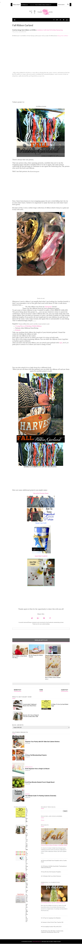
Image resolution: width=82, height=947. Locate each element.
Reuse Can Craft (41, 523)
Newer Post (17, 689)
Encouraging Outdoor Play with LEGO (52, 926)
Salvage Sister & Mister (62, 35)
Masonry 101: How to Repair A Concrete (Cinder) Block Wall (31, 715)
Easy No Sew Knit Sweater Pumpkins (52, 871)
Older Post (64, 689)
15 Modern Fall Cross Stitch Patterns (52, 876)
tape (60, 343)
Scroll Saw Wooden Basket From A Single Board (39, 782)
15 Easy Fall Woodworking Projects (36, 755)
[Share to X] (32, 618)
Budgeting (27, 794)
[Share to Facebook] (50, 618)
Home (41, 689)
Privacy (42, 820)
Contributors (40, 30)
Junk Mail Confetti (41, 556)
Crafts (45, 30)
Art (25, 753)
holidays (54, 30)
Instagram (48, 307)
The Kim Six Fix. (37, 941)
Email (48, 30)
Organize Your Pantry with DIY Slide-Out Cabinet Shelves (42, 741)
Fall (51, 30)
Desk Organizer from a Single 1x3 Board (37, 768)
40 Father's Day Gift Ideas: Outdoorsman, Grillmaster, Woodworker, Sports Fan (52, 931)
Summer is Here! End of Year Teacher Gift (53, 922)
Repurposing (59, 30)
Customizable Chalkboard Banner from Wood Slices (29, 705)
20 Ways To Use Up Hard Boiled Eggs (27, 815)
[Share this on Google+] (38, 618)
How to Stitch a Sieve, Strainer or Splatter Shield (38, 4)
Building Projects (29, 766)
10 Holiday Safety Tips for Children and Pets (53, 902)
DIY (26, 739)
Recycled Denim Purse (41, 493)
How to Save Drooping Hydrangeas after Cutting (27, 882)
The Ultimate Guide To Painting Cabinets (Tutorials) (40, 795)
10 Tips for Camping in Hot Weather (52, 918)
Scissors (17, 330)
